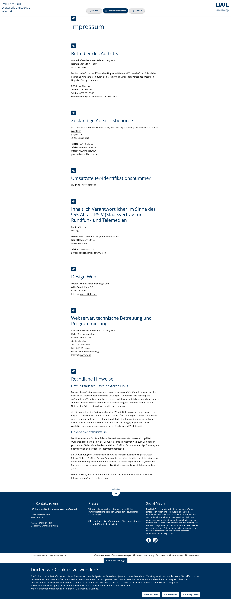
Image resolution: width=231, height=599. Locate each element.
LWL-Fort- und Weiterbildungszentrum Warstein (17, 7)
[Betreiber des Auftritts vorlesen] (73, 45)
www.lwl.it (85, 354)
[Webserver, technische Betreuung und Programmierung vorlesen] (73, 310)
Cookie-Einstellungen (115, 560)
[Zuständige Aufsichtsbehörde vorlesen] (73, 112)
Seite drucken (177, 555)
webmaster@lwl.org (89, 351)
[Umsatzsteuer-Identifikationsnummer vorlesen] (73, 170)
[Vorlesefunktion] (73, 18)
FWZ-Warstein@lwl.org (47, 525)
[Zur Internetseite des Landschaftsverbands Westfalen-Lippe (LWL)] (221, 7)
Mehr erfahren (151, 594)
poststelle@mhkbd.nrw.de (84, 154)
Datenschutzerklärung (87, 588)
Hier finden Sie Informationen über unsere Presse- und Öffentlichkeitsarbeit (116, 522)
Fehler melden (193, 555)
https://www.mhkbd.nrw (83, 150)
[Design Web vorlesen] (73, 269)
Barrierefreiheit (103, 555)
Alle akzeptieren (191, 594)
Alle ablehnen (170, 594)
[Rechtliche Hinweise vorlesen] (73, 371)
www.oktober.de (88, 294)
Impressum (163, 555)
